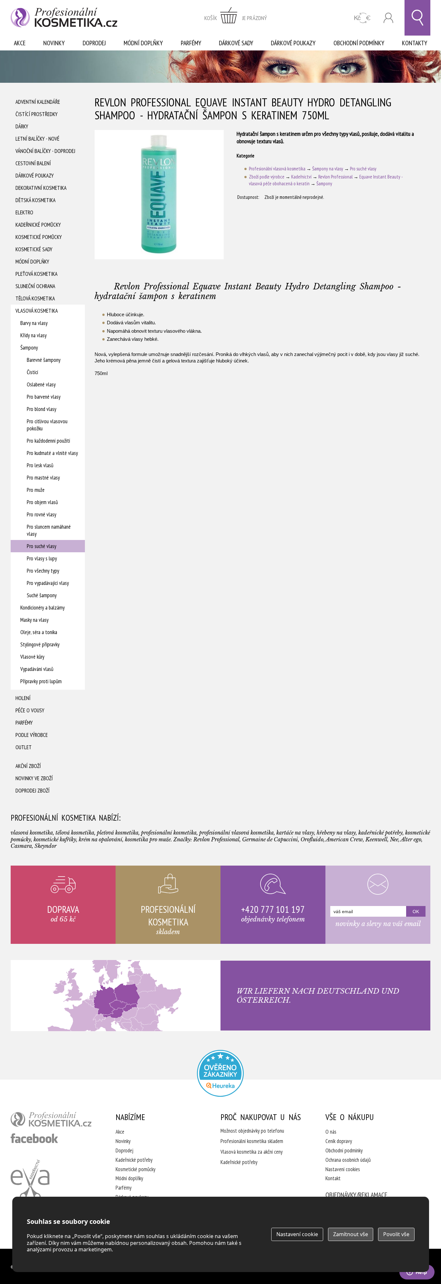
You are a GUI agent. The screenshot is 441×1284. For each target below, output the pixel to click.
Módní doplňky (143, 43)
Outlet (23, 747)
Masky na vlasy (34, 619)
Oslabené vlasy (41, 384)
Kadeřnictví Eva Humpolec (30, 1180)
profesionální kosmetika (51, 1119)
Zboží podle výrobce (266, 177)
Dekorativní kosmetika (41, 187)
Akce (20, 43)
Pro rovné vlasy (41, 514)
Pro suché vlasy (41, 546)
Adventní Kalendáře (37, 101)
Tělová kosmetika (35, 298)
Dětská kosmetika (35, 200)
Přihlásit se (388, 18)
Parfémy (191, 43)
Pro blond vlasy (41, 409)
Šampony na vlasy (327, 169)
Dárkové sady (236, 43)
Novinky (54, 43)
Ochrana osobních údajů (348, 1159)
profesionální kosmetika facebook (34, 1138)
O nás (330, 1131)
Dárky (21, 126)
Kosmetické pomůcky (38, 237)
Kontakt (333, 1178)
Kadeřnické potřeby (134, 1159)
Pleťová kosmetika (36, 273)
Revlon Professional (335, 177)
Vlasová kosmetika (36, 310)
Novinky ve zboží (34, 778)
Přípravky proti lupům (41, 681)
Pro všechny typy (43, 570)
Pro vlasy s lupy (42, 558)
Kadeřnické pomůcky (38, 224)
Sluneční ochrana (35, 286)
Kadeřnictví (301, 177)
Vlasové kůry (32, 656)
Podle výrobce (31, 735)
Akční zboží (28, 766)
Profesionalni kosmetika (220, 1073)
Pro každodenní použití (48, 440)
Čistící (32, 372)
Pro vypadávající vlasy (48, 583)
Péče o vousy (29, 710)
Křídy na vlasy (33, 335)
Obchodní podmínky (358, 43)
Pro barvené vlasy (43, 396)
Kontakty (414, 43)
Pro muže (36, 489)
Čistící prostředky (36, 114)
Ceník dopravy (338, 1141)
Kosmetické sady (33, 249)
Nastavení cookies (342, 1169)
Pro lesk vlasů (40, 465)
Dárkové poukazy (293, 43)
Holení (22, 698)
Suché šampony (41, 595)
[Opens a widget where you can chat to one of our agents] (417, 1273)
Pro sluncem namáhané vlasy (49, 530)
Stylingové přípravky (39, 644)
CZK (362, 18)
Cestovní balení (33, 163)
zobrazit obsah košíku (235, 17)
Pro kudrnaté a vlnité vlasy (52, 453)
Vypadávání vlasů (36, 669)
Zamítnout (350, 1234)
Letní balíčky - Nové (37, 138)
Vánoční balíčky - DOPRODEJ (45, 151)
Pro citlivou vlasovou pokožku (47, 425)
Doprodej (94, 43)
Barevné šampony (43, 359)
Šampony (29, 347)
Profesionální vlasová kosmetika (277, 169)
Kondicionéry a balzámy (42, 607)
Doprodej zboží (32, 790)
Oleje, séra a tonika (38, 632)
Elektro (24, 212)
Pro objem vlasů (42, 502)
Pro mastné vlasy (43, 477)
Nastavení (297, 1234)
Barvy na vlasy (33, 323)
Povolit (396, 1234)
